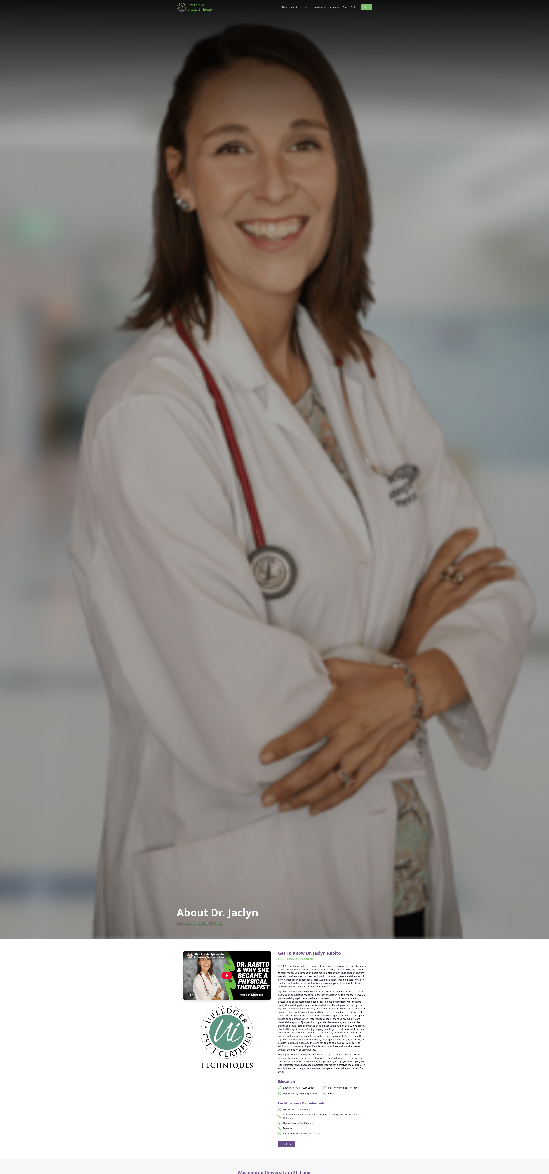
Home (285, 7)
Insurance (334, 7)
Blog (345, 7)
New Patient (320, 7)
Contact (354, 7)
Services (304, 7)
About (294, 7)
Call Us (366, 7)
